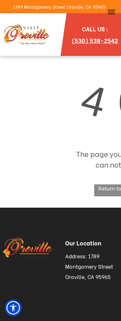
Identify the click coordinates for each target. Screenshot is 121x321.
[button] (13, 308)
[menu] (111, 11)
